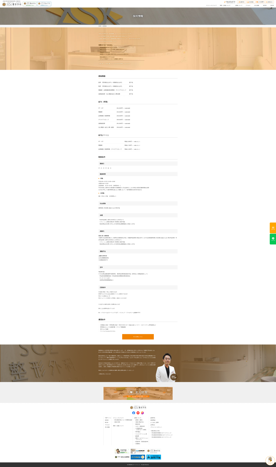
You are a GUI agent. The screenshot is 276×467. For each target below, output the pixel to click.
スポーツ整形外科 (140, 426)
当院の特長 (117, 422)
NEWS (107, 420)
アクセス (107, 424)
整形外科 (137, 424)
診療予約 (152, 417)
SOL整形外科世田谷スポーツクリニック (162, 435)
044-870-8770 (231, 2)
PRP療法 (137, 431)
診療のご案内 (138, 420)
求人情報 (107, 427)
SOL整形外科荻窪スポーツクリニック (161, 437)
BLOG (106, 422)
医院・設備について (118, 425)
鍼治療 (137, 436)
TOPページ (108, 417)
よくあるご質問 (154, 422)
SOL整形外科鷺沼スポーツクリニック (161, 432)
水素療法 (137, 443)
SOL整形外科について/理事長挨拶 (123, 420)
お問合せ (152, 424)
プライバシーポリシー (156, 427)
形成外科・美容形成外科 (141, 441)
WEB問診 (152, 420)
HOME (99, 26)
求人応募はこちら (138, 336)
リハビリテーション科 (141, 434)
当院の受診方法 (139, 422)
